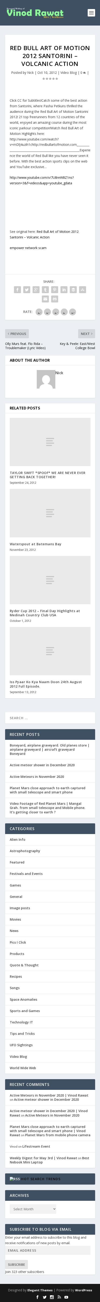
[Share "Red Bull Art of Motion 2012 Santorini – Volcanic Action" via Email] (45, 299)
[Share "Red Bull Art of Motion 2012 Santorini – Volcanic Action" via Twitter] (26, 289)
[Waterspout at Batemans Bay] (50, 513)
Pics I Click (18, 942)
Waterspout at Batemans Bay (36, 544)
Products (17, 953)
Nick (30, 72)
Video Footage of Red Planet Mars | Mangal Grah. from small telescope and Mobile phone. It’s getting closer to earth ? (47, 807)
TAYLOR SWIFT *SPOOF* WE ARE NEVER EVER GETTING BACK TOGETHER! (48, 475)
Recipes (16, 976)
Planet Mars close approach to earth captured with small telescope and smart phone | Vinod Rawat (48, 1130)
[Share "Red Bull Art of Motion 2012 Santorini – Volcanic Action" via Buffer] (73, 289)
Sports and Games (25, 1011)
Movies (15, 919)
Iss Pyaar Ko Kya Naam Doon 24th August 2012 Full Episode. (46, 684)
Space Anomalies (23, 999)
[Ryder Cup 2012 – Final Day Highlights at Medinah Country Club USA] (50, 580)
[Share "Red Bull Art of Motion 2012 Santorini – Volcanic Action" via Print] (54, 299)
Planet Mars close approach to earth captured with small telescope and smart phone (47, 790)
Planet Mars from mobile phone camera (57, 1135)
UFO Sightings (21, 1045)
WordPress (83, 1290)
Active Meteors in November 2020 (37, 776)
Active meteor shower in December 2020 (42, 765)
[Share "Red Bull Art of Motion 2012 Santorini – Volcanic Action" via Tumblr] (45, 289)
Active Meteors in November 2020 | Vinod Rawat (49, 1095)
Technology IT (21, 1022)
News (14, 931)
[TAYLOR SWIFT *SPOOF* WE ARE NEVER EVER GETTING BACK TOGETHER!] (50, 442)
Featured (17, 862)
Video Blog (68, 72)
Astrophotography (25, 851)
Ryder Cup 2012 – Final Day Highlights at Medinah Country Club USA (45, 613)
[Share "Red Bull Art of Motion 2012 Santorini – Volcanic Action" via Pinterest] (54, 289)
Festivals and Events (26, 873)
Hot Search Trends (40, 1179)
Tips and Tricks (22, 1033)
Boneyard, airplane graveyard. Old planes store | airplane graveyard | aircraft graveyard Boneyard (50, 749)
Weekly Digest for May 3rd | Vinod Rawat (43, 1158)
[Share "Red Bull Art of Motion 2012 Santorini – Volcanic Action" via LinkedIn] (64, 289)
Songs (15, 988)
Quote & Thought (24, 965)
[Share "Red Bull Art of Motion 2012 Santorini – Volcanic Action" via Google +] (36, 289)
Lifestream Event (36, 1146)
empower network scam (28, 248)
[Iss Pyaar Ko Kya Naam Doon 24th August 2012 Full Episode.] (50, 651)
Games (15, 885)
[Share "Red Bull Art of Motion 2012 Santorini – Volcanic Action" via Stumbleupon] (82, 289)
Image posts (20, 908)
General (16, 896)
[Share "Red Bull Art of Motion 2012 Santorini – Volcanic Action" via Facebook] (17, 289)
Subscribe (16, 1264)
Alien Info (17, 839)
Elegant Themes (40, 1290)
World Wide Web (23, 1068)
